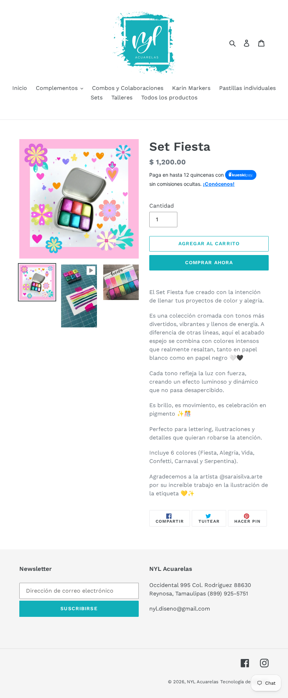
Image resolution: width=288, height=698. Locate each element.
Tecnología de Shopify (244, 681)
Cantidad (161, 205)
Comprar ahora (209, 262)
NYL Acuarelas (202, 681)
